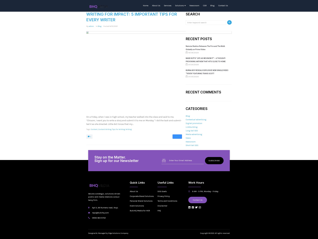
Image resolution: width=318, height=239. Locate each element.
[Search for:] (206, 22)
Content (94, 129)
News (188, 138)
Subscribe (214, 160)
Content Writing (104, 129)
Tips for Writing (118, 129)
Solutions (179, 5)
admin (91, 26)
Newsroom (194, 5)
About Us (156, 5)
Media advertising (194, 134)
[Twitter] (196, 207)
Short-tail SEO (192, 145)
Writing (129, 129)
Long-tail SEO (192, 130)
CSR (205, 5)
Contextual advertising (196, 119)
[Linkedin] (189, 207)
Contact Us (223, 5)
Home (145, 5)
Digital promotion (194, 123)
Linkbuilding (192, 127)
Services (167, 5)
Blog (212, 5)
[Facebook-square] (193, 207)
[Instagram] (200, 207)
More (177, 136)
